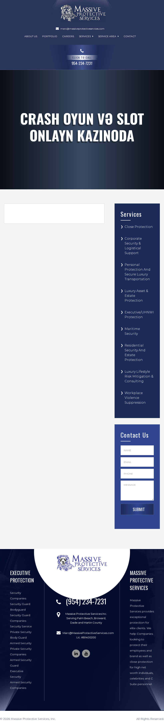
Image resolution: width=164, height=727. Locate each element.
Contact (130, 36)
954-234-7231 (82, 60)
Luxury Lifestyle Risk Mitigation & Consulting (139, 376)
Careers (68, 36)
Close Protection (139, 227)
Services (85, 36)
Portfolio (49, 36)
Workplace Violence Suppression (135, 397)
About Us (30, 36)
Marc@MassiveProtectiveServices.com (88, 633)
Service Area (107, 36)
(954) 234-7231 (86, 601)
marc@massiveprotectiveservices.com (82, 28)
